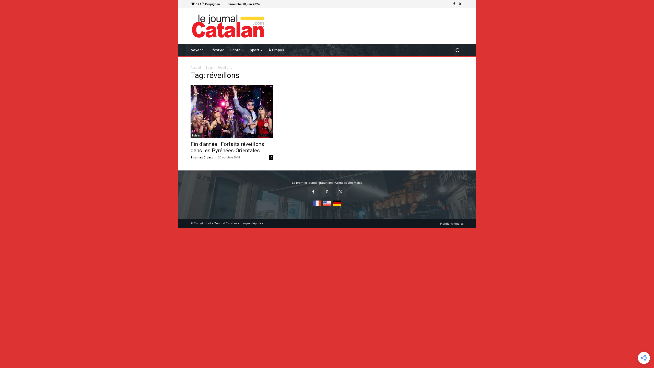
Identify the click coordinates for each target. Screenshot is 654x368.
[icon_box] (268, 5)
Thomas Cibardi (203, 157)
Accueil (196, 67)
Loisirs (196, 135)
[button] (457, 50)
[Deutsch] (337, 206)
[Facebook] (454, 4)
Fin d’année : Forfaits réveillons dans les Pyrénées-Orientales (227, 147)
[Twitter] (460, 4)
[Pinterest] (327, 192)
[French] (317, 206)
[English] (327, 206)
